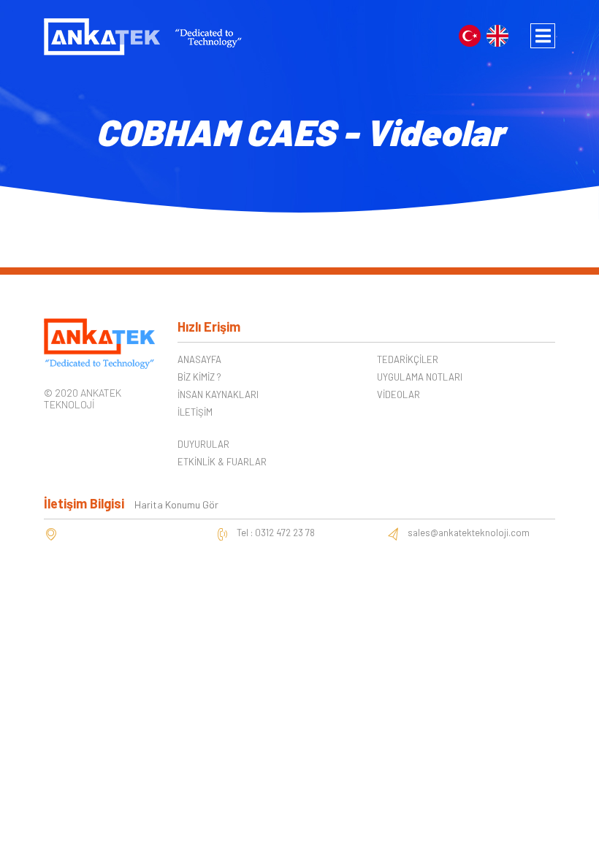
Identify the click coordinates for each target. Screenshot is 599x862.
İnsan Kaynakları (218, 394)
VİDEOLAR (398, 394)
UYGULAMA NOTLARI (419, 377)
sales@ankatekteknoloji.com (469, 532)
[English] (497, 34)
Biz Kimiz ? (199, 377)
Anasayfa (199, 359)
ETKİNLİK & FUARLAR (222, 462)
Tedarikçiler (407, 359)
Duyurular (203, 444)
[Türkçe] (470, 34)
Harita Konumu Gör (176, 504)
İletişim (195, 412)
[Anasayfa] (143, 35)
